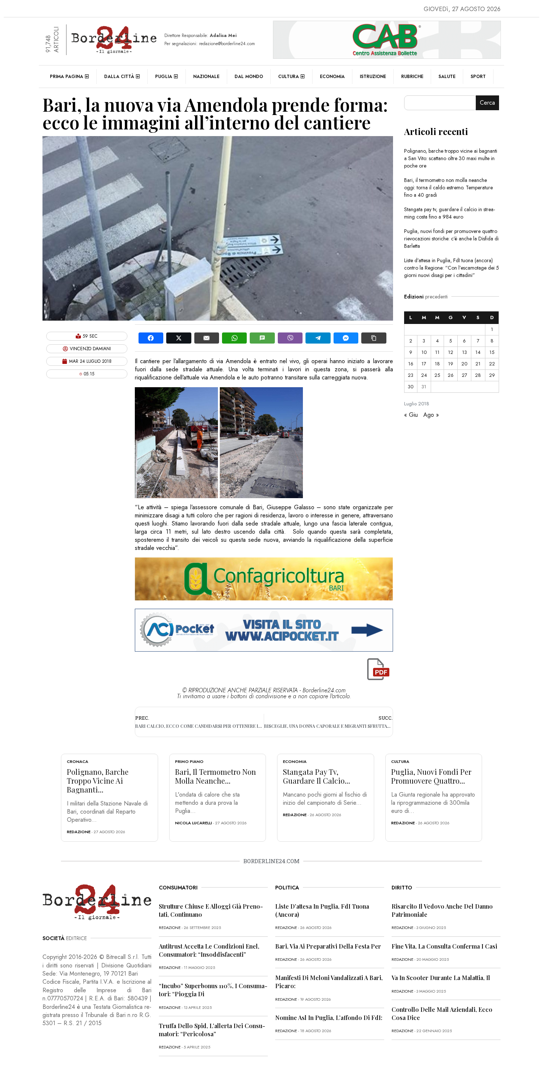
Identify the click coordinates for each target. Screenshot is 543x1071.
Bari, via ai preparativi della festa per (328, 946)
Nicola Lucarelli (193, 823)
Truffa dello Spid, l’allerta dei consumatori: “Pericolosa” (212, 1030)
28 (478, 375)
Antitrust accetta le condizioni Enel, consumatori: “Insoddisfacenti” (209, 950)
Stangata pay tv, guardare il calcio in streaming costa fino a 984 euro (449, 213)
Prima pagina (66, 76)
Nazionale (206, 76)
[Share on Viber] (290, 338)
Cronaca (77, 761)
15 (491, 352)
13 (464, 352)
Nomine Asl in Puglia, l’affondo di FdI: (328, 1017)
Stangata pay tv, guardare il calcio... (316, 776)
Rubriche (412, 76)
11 (437, 352)
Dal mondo (249, 76)
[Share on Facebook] (151, 338)
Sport (478, 76)
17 (423, 363)
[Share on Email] (206, 338)
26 (451, 375)
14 (478, 352)
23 (410, 375)
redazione (78, 832)
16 (410, 363)
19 (450, 363)
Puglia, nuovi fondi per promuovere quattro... (431, 776)
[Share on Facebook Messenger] (346, 338)
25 (437, 375)
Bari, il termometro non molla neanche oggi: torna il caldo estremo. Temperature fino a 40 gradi (448, 187)
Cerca (487, 102)
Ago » (431, 415)
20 (464, 363)
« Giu (411, 415)
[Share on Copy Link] (373, 338)
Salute (446, 76)
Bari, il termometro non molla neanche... (215, 776)
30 (410, 386)
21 (478, 363)
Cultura (288, 76)
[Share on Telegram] (317, 338)
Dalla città (119, 76)
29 (492, 375)
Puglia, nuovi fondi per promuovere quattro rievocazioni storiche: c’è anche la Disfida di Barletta (451, 238)
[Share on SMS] (262, 338)
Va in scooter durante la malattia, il (441, 978)
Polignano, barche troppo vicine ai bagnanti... (98, 780)
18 (437, 363)
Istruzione (373, 76)
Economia (332, 76)
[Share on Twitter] (178, 338)
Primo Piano (189, 761)
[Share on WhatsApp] (234, 338)
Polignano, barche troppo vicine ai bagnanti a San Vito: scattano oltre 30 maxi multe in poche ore (450, 158)
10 (424, 352)
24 (424, 375)
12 (450, 352)
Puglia (163, 76)
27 (464, 375)
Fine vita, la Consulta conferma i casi (444, 946)
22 (492, 363)
